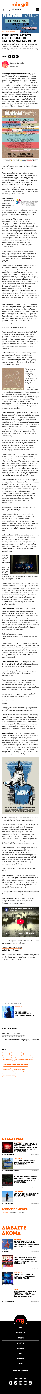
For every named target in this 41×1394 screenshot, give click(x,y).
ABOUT (20, 1364)
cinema (20, 1348)
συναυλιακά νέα (18, 1255)
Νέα (3, 32)
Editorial (18, 1007)
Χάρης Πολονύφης (9, 1284)
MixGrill (6, 1251)
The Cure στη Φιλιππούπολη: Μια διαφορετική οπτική (24, 1014)
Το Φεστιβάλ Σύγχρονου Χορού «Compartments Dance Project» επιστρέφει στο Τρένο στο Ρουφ (26, 1243)
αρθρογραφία (20, 1333)
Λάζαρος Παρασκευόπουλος (11, 1267)
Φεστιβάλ (6, 1054)
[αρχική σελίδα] (20, 4)
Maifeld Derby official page (12, 948)
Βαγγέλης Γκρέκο (8, 1203)
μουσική (20, 1338)
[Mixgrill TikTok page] (30, 1383)
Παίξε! (20, 1353)
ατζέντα (20, 1358)
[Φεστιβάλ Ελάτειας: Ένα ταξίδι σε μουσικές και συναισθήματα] (7, 1163)
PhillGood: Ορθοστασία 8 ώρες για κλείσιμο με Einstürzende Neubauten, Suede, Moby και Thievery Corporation (25, 1147)
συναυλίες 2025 (18, 1272)
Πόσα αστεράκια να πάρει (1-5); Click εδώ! (21, 1039)
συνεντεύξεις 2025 (27, 1255)
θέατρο (20, 1343)
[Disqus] (20, 1107)
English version (20, 1370)
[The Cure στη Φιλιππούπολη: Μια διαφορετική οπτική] (8, 1012)
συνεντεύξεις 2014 (12, 32)
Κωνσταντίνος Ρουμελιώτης (11, 1170)
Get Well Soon (16, 1054)
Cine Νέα (16, 1289)
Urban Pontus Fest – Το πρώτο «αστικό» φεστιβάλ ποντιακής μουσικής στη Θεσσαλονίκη (26, 1260)
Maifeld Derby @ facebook (11, 950)
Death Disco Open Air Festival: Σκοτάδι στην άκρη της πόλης (24, 1276)
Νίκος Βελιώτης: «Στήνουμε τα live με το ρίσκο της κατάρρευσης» (26, 1195)
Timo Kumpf (6, 1070)
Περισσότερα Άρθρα (14, 66)
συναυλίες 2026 (18, 1142)
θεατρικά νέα (17, 1239)
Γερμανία (27, 1054)
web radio (18, 9)
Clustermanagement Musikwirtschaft (15, 1064)
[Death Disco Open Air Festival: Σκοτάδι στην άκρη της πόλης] (7, 1277)
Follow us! (20, 1378)
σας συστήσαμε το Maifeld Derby (18, 74)
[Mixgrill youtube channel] (25, 1383)
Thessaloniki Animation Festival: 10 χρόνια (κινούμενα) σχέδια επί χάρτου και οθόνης (25, 1293)
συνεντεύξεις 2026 (18, 1191)
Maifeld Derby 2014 (9, 1075)
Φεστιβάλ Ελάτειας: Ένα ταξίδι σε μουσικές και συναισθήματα (24, 1162)
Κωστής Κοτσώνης (9, 1154)
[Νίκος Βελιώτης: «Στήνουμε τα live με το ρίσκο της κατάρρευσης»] (7, 1196)
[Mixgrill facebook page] (10, 1383)
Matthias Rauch (18, 1070)
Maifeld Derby (7, 1059)
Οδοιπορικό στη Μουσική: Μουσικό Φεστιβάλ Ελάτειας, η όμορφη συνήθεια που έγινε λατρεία (26, 1179)
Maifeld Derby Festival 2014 (24, 1059)
